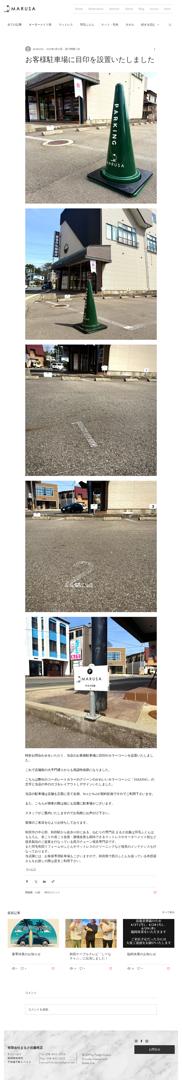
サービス (31, 869)
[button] (170, 24)
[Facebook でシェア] (27, 881)
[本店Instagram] (136, 1041)
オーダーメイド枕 (40, 25)
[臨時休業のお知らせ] (148, 933)
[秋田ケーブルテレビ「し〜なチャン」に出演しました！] (91, 933)
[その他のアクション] (154, 49)
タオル (129, 25)
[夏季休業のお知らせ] (33, 933)
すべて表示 (168, 912)
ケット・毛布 (109, 25)
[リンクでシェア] (53, 881)
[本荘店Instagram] (147, 1041)
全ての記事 (14, 25)
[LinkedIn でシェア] (44, 881)
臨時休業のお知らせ (141, 954)
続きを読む (148, 25)
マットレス (66, 25)
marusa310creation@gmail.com (57, 1062)
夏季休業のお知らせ (26, 954)
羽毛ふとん (87, 25)
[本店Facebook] (141, 1041)
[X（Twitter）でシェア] (35, 881)
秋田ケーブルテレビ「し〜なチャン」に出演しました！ (90, 956)
